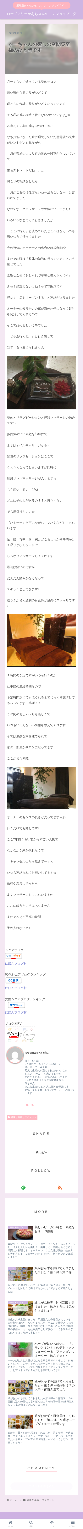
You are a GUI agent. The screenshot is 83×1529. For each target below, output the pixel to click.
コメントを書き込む (42, 1486)
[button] (75, 755)
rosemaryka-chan (37, 1052)
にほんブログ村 (16, 963)
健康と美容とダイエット (23, 1117)
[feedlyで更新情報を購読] (27, 1105)
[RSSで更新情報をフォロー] (32, 1105)
